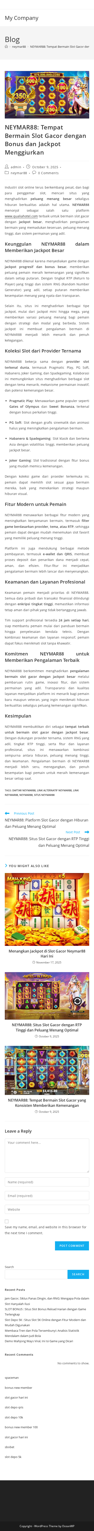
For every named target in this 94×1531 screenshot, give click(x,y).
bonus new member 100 (21, 1427)
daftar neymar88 (24, 790)
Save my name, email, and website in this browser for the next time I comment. (45, 1230)
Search (9, 1267)
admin (16, 167)
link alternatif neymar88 (54, 790)
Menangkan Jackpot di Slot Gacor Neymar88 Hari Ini (47, 954)
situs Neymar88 (44, 795)
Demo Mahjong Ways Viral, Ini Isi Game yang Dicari (39, 1341)
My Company (21, 17)
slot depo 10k (14, 1417)
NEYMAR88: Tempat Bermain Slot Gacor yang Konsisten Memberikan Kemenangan (47, 1103)
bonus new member (18, 1388)
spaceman (12, 1378)
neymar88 (19, 173)
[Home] (6, 47)
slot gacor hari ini (16, 1397)
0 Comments (48, 173)
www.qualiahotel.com (21, 216)
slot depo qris (14, 1407)
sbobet (9, 1447)
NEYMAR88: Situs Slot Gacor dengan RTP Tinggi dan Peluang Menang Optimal (47, 1027)
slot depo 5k (13, 1457)
